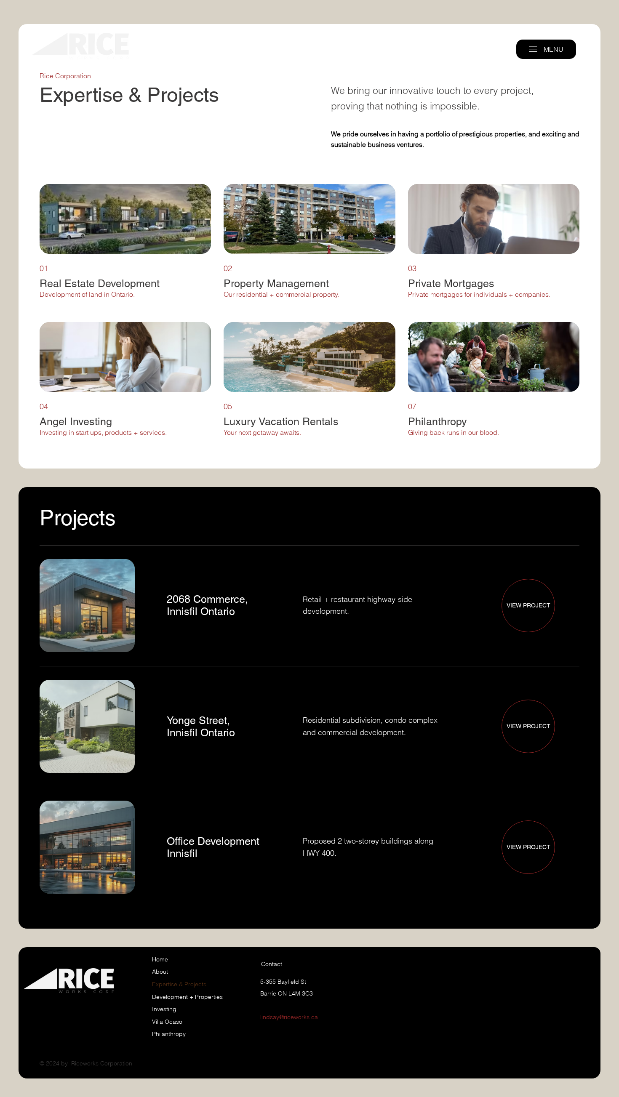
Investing (164, 1009)
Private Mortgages (451, 283)
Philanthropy (437, 421)
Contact (271, 964)
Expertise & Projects (179, 984)
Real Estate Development (101, 283)
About (160, 971)
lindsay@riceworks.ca (289, 1017)
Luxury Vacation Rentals (281, 421)
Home (160, 959)
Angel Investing (76, 421)
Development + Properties (187, 997)
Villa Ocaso (167, 1021)
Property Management (276, 283)
